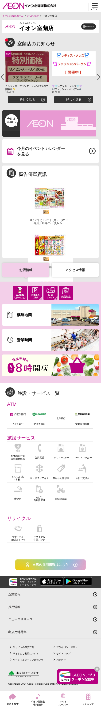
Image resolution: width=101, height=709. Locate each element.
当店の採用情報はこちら (50, 564)
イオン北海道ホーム (12, 16)
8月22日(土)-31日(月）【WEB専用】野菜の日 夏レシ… (49, 222)
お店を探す (33, 16)
